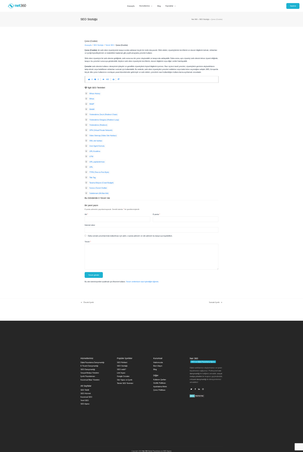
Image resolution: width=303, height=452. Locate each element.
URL (91, 167)
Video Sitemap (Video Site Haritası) (103, 135)
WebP (91, 104)
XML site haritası (95, 141)
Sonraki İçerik (214, 302)
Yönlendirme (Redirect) (98, 125)
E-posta (156, 214)
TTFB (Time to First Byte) (99, 172)
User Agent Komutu (97, 146)
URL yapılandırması (97, 162)
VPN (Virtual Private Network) (100, 130)
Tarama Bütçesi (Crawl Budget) (101, 183)
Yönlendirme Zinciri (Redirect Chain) (103, 114)
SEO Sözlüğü (204, 19)
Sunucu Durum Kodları (98, 188)
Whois (91, 99)
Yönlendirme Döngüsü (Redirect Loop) (104, 120)
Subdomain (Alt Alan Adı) (99, 193)
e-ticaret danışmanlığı (198, 379)
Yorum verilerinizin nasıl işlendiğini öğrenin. (142, 282)
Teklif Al (293, 6)
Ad (86, 214)
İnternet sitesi (90, 225)
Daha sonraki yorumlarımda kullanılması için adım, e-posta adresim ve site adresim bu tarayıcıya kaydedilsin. (130, 236)
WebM (91, 109)
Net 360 (194, 19)
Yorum (88, 242)
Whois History (94, 94)
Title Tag (92, 177)
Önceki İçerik (87, 302)
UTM (91, 156)
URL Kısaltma (94, 151)
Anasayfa (88, 45)
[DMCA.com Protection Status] (197, 397)
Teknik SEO (109, 45)
